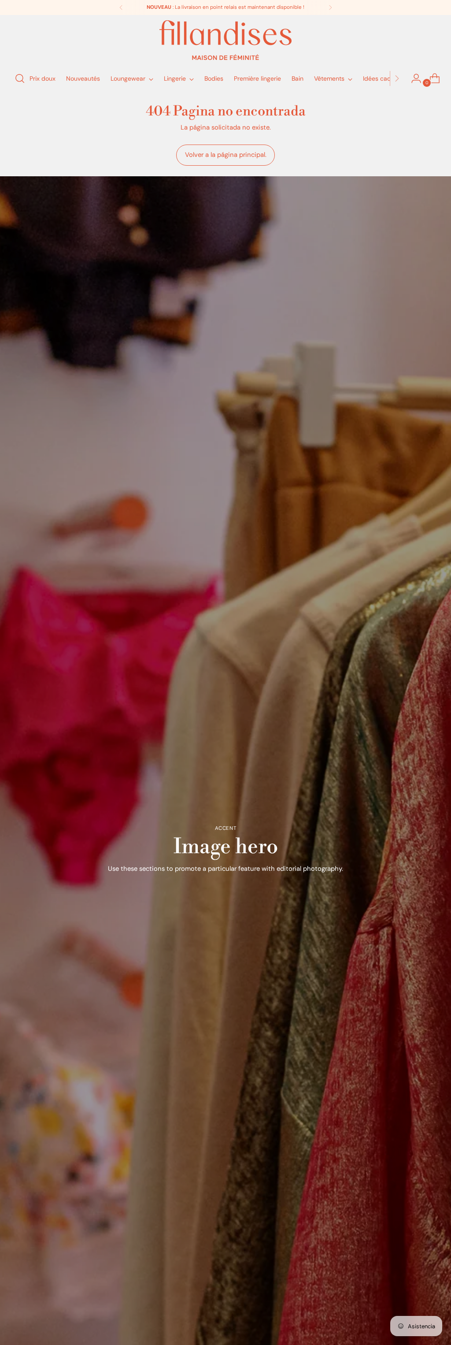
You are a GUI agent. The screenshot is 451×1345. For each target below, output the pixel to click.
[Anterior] (121, 7)
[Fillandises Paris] (225, 40)
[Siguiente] (330, 7)
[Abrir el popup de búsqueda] (20, 78)
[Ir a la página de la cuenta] (412, 78)
